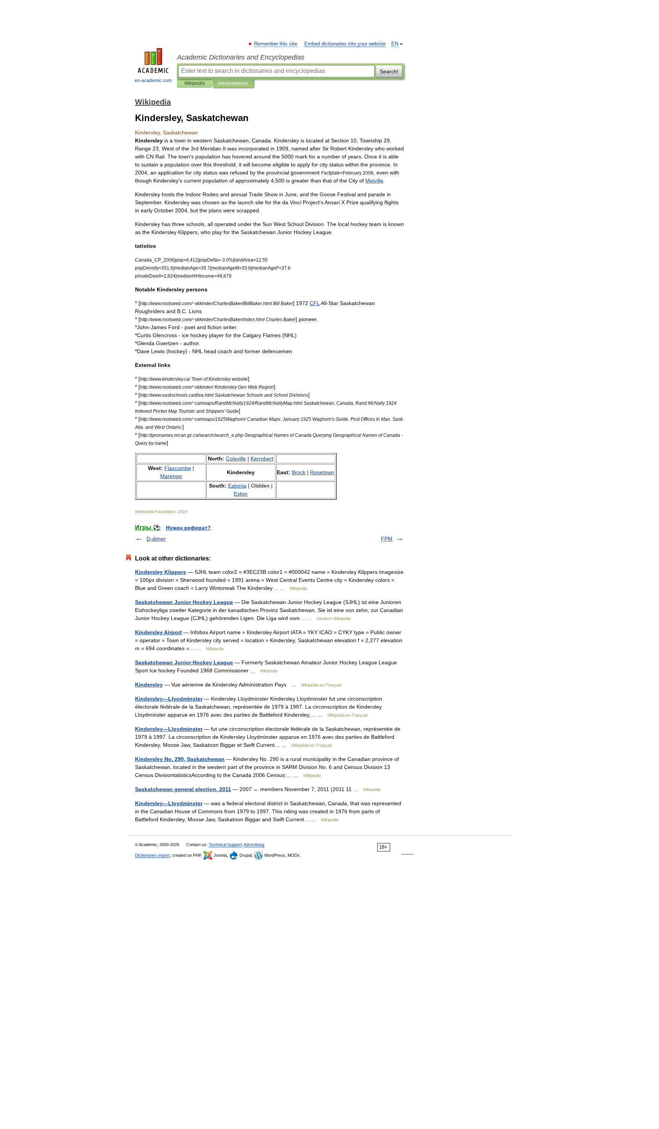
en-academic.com (153, 80)
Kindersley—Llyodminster (169, 699)
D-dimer (156, 539)
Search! (389, 71)
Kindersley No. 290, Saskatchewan (180, 759)
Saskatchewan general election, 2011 (183, 789)
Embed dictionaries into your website (345, 44)
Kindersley (149, 685)
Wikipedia (194, 83)
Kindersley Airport (158, 632)
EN (394, 44)
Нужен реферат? (188, 528)
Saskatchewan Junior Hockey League (184, 602)
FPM (386, 539)
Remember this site (276, 44)
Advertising (254, 844)
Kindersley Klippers (160, 572)
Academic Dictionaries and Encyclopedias (240, 57)
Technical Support (225, 844)
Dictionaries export (152, 855)
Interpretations (233, 83)
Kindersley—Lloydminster (169, 729)
